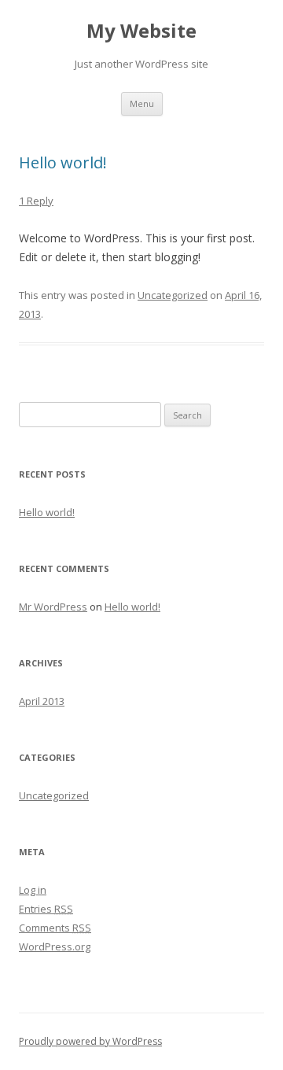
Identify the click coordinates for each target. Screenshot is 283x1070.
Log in (32, 890)
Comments (55, 928)
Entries (46, 909)
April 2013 (41, 701)
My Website (141, 31)
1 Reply (36, 201)
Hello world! (63, 162)
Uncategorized (173, 295)
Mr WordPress (53, 607)
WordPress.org (54, 946)
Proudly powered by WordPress (90, 1041)
